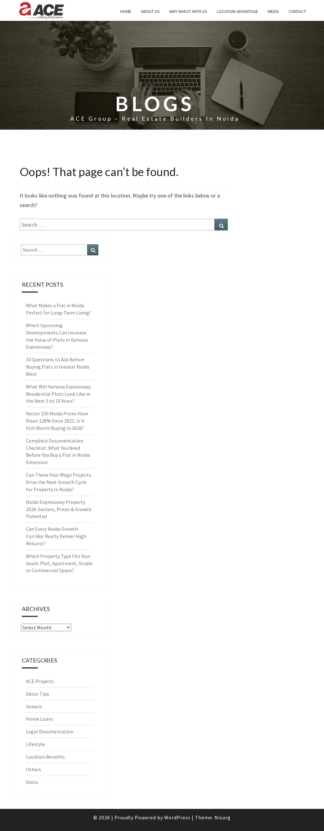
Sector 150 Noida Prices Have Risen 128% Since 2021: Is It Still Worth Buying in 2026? (57, 420)
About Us (150, 11)
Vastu (32, 782)
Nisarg (223, 817)
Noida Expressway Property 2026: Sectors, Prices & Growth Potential (58, 509)
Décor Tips (37, 694)
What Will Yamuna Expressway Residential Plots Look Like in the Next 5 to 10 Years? (58, 393)
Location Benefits (45, 757)
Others (33, 769)
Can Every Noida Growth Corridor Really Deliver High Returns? (56, 536)
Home (125, 11)
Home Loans (39, 719)
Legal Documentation (49, 731)
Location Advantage (237, 11)
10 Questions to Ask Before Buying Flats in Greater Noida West (57, 366)
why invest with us (188, 11)
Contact (297, 11)
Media (273, 11)
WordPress (177, 817)
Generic (34, 706)
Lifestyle (35, 744)
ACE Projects (40, 681)
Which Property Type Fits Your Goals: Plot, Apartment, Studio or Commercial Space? (59, 563)
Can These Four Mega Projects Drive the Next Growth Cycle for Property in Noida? (58, 482)
